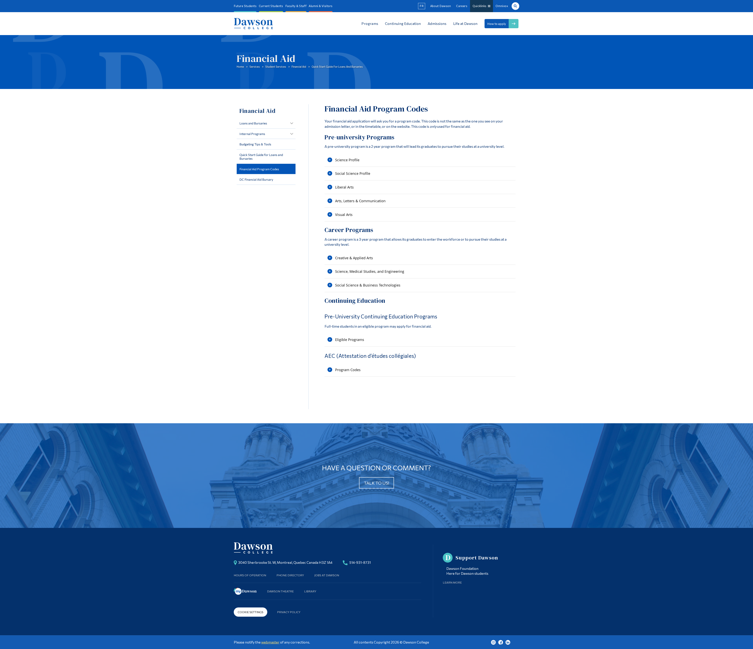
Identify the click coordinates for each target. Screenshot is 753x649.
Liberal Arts (344, 187)
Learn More (452, 582)
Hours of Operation (250, 575)
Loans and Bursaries (253, 123)
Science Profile (347, 160)
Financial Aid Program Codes (259, 169)
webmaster (270, 642)
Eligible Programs (349, 339)
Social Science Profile (352, 173)
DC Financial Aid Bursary (256, 179)
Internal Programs (252, 134)
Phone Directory (290, 575)
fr (422, 6)
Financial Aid (299, 66)
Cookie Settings (250, 612)
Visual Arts (344, 214)
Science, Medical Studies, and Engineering (369, 271)
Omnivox (502, 6)
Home (240, 66)
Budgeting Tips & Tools (255, 144)
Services (254, 66)
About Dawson (440, 6)
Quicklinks (480, 6)
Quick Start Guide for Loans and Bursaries (337, 66)
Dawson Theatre (280, 591)
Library (310, 591)
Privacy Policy (288, 612)
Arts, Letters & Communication (360, 201)
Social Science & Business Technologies (367, 285)
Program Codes (348, 369)
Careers (461, 6)
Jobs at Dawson (326, 575)
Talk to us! (376, 483)
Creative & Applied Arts (354, 258)
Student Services (275, 66)
